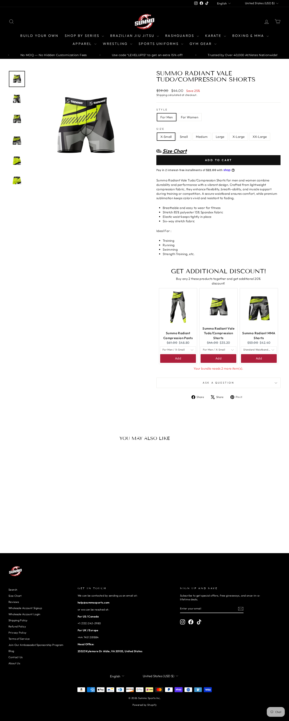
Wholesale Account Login (24, 614)
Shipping (161, 95)
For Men (166, 117)
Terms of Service (19, 638)
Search (12, 589)
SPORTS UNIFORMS (159, 43)
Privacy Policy (17, 632)
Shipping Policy (18, 620)
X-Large (239, 137)
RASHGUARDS (180, 35)
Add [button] (178, 358)
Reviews (13, 602)
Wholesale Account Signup (25, 608)
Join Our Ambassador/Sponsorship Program (35, 644)
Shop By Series (83, 35)
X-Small (166, 137)
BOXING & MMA (249, 35)
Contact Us (15, 657)
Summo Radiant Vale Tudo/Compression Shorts (218, 333)
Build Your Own (39, 35)
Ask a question (218, 382)
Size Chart (15, 595)
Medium (202, 137)
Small (184, 137)
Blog (11, 651)
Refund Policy (17, 626)
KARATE (214, 35)
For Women (189, 117)
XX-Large (260, 137)
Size (160, 128)
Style (162, 109)
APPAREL (83, 43)
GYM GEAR (201, 43)
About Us (14, 663)
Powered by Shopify (144, 704)
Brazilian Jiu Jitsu (133, 35)
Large (220, 137)
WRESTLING (116, 43)
